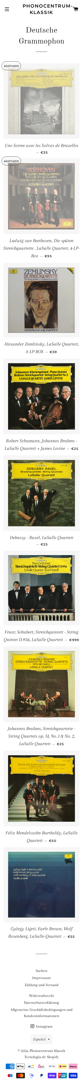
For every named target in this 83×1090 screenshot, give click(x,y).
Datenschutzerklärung (41, 1002)
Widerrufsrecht (41, 995)
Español (39, 1039)
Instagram (44, 1026)
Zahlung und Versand (42, 985)
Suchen (41, 970)
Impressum (41, 978)
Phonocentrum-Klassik (42, 9)
